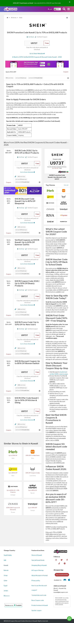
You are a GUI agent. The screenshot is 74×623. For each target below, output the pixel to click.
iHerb (13, 458)
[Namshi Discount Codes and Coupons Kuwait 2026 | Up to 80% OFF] (32, 486)
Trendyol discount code (39, 595)
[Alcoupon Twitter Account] (61, 560)
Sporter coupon (36, 610)
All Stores (13, 17)
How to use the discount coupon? (39, 588)
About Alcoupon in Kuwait (40, 575)
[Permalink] (15, 176)
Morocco (7, 596)
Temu (32, 458)
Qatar (5, 580)
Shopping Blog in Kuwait (39, 565)
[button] (69, 2)
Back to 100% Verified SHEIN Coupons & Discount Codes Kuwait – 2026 (37, 57)
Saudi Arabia (8, 555)
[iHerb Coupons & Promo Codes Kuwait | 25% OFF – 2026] (13, 451)
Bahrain (6, 570)
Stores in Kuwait (37, 555)
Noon (13, 475)
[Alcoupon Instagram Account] (56, 560)
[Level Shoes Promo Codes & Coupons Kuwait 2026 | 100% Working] (32, 469)
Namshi (33, 493)
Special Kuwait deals (38, 560)
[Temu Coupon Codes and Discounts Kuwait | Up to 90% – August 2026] (32, 451)
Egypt (5, 585)
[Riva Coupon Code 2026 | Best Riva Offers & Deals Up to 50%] (50, 215)
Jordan (6, 590)
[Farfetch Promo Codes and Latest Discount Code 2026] (63, 221)
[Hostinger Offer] (23, 190)
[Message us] (69, 618)
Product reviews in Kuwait (40, 605)
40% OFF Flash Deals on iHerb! (23, 3)
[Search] (64, 9)
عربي (50, 9)
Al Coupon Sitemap (38, 570)
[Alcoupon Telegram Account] (64, 563)
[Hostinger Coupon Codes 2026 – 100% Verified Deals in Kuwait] (13, 486)
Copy (47, 43)
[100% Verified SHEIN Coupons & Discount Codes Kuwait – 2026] (50, 221)
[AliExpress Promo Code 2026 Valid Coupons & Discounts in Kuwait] (63, 215)
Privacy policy (36, 580)
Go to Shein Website (36, 53)
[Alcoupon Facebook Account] (67, 560)
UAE (5, 560)
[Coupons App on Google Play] (64, 580)
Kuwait (6, 565)
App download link (62, 574)
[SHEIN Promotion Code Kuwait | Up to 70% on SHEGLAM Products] (57, 161)
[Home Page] (10, 9)
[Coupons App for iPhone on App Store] (69, 580)
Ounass (13, 512)
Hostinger (13, 495)
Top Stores (50, 185)
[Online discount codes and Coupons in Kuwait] (7, 17)
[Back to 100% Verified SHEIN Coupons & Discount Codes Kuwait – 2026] (67, 18)
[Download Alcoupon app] (37, 64)
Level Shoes (33, 475)
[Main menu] (68, 9)
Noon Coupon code (38, 600)
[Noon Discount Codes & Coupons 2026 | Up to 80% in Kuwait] (13, 469)
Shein (20, 17)
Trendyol (32, 510)
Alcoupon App (58, 570)
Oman (6, 575)
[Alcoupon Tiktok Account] (59, 563)
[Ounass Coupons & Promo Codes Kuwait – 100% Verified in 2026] (13, 504)
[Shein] (37, 25)
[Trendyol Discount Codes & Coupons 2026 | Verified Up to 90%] (32, 504)
